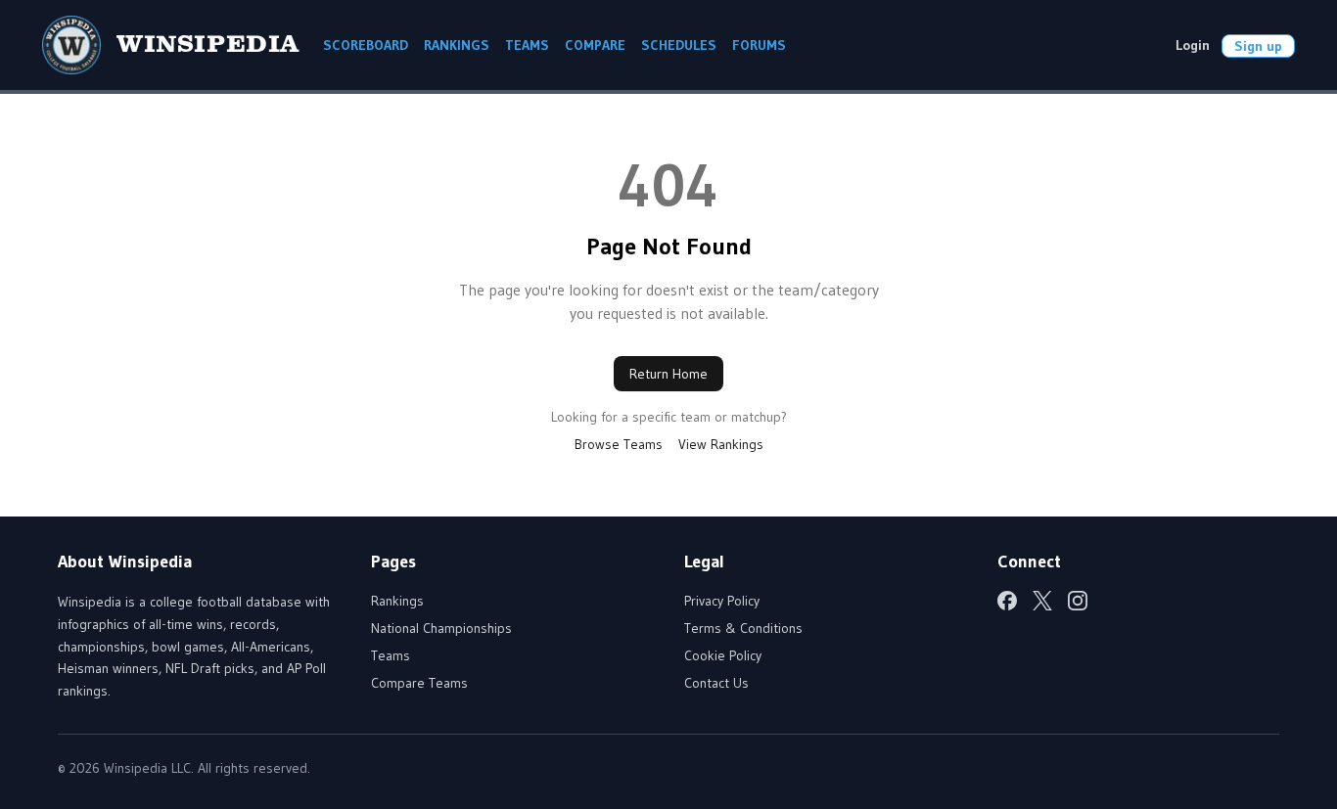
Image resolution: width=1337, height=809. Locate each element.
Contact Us (716, 683)
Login (1193, 45)
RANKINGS (456, 45)
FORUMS (759, 45)
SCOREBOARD (365, 45)
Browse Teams (619, 444)
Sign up (1258, 46)
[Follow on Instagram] (1077, 600)
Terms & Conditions (743, 628)
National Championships (441, 628)
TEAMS (527, 45)
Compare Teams (419, 683)
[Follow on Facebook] (1007, 600)
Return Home (668, 373)
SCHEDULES (678, 45)
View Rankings (720, 444)
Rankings (397, 600)
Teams (390, 655)
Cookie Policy (722, 655)
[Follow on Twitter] (1042, 600)
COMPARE (595, 45)
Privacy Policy (722, 600)
